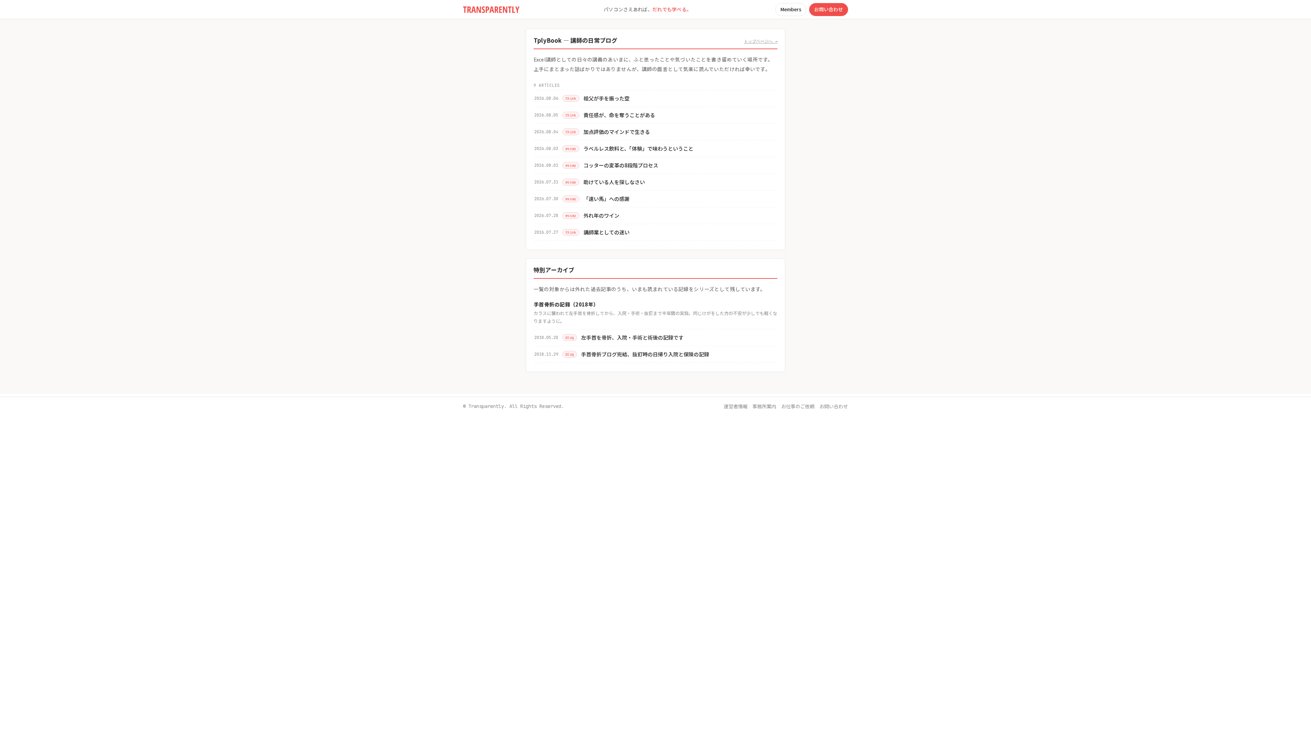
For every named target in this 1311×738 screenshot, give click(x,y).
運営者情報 (736, 406)
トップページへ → (760, 41)
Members (790, 9)
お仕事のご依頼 (798, 406)
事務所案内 (764, 406)
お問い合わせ (828, 9)
